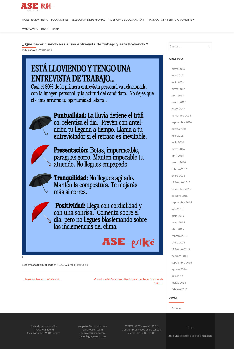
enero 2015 (178, 242)
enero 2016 (178, 175)
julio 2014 (177, 275)
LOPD (55, 29)
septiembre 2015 (182, 202)
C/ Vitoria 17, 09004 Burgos (43, 332)
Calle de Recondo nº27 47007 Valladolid (44, 327)
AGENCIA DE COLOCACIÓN (126, 19)
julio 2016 (177, 135)
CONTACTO (30, 29)
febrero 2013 (179, 289)
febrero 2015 (179, 235)
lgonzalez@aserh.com (93, 332)
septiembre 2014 (182, 262)
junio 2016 (178, 142)
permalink (82, 264)
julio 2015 (177, 209)
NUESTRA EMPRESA (35, 19)
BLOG (44, 29)
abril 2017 (178, 95)
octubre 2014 (180, 255)
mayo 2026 (178, 68)
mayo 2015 (178, 222)
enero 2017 (178, 108)
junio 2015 (178, 215)
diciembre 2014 (181, 249)
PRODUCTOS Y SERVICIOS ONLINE (169, 19)
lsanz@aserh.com (92, 329)
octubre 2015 (180, 195)
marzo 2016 (179, 162)
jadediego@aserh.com (93, 336)
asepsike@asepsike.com (92, 326)
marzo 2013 (179, 282)
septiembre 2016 (182, 122)
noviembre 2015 (181, 189)
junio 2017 (178, 82)
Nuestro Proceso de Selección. (41, 279)
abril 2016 (178, 155)
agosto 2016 (179, 128)
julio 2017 (177, 75)
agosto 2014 (179, 269)
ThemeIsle (206, 335)
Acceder (177, 308)
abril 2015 (178, 229)
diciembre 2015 (181, 182)
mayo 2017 (178, 88)
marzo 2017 (179, 102)
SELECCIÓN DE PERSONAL (88, 19)
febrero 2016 (179, 168)
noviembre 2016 (181, 115)
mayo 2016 (178, 148)
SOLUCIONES (59, 19)
